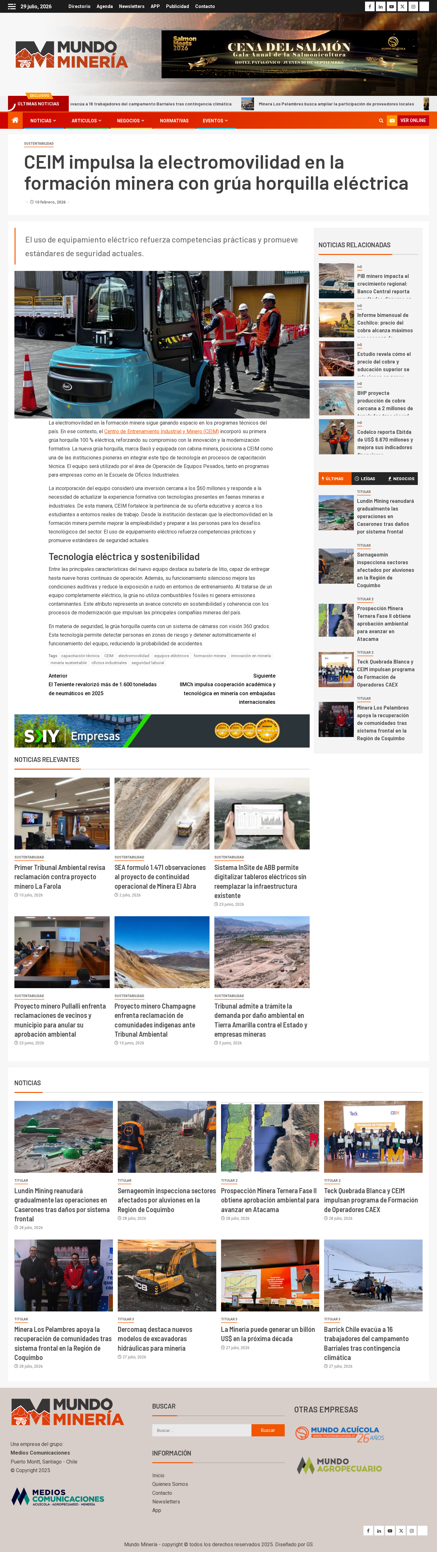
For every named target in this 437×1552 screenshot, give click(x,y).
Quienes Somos (170, 1484)
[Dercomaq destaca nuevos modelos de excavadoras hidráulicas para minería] (167, 1275)
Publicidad (177, 6)
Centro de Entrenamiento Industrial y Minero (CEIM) (161, 431)
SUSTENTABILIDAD (39, 143)
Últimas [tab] (335, 478)
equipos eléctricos (171, 655)
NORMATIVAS (174, 120)
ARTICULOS (84, 120)
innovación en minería (251, 655)
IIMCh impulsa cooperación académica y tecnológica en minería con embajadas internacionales (227, 689)
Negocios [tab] (404, 478)
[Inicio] (15, 120)
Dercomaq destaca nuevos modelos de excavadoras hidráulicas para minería (155, 1338)
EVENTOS (213, 120)
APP (155, 6)
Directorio (79, 6)
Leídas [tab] (368, 478)
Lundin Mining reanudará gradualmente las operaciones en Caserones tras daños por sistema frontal (385, 516)
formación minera (210, 655)
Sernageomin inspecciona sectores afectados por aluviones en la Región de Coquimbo (385, 569)
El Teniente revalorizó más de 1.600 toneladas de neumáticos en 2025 (103, 684)
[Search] (381, 121)
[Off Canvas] (12, 6)
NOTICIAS (41, 120)
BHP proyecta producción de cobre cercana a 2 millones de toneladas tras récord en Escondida (385, 331)
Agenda (105, 6)
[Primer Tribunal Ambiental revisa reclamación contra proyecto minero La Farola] (62, 813)
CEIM (109, 655)
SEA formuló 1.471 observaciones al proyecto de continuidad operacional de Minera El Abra (160, 876)
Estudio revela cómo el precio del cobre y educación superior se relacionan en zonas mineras (384, 292)
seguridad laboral (147, 662)
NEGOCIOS (128, 120)
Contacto (205, 6)
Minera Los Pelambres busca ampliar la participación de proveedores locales (258, 103)
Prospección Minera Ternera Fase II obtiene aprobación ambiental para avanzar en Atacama (384, 623)
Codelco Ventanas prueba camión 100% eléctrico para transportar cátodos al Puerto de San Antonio (384, 409)
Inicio (158, 1475)
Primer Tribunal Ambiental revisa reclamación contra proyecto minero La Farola (59, 876)
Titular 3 (126, 1319)
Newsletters (132, 6)
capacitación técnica (80, 655)
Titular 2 (365, 599)
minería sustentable (69, 662)
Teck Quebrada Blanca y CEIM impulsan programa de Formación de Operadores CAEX (386, 673)
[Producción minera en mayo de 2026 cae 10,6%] (336, 438)
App (156, 1510)
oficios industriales (109, 662)
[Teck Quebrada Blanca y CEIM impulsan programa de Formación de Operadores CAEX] (336, 669)
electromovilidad (133, 655)
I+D (359, 268)
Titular (364, 492)
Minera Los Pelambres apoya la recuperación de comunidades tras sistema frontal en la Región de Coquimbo (383, 722)
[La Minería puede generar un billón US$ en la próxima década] (270, 1275)
